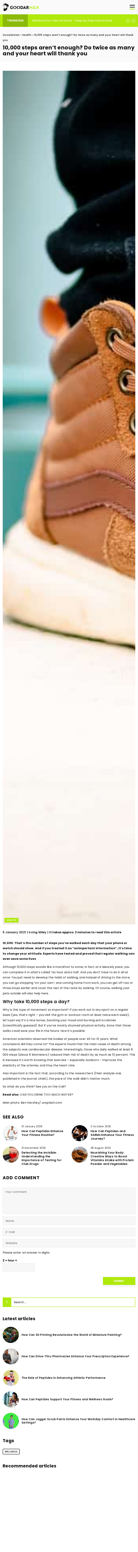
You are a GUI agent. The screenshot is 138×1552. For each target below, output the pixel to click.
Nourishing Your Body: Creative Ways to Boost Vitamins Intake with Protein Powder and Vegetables (112, 1158)
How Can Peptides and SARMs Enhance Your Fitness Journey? (112, 1135)
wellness (11, 1451)
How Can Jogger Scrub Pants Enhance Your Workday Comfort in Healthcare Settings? (78, 1420)
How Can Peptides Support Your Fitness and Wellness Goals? (67, 1399)
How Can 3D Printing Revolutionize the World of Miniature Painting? (72, 1335)
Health (11, 920)
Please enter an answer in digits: (26, 1253)
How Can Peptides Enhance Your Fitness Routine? (42, 1133)
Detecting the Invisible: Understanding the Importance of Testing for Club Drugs (42, 1158)
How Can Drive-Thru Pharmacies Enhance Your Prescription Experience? (76, 1356)
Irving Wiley (38, 932)
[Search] (7, 1302)
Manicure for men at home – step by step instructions (72, 20)
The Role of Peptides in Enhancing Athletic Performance (64, 1378)
